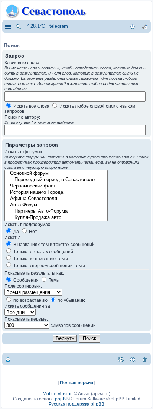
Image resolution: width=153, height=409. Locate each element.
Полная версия (76, 382)
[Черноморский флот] (56, 186)
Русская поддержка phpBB (76, 404)
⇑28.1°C (35, 26)
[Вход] (132, 26)
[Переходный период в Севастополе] (56, 180)
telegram (58, 26)
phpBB (62, 399)
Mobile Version (58, 393)
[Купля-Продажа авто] (56, 218)
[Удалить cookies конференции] (144, 359)
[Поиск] (18, 26)
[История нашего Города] (56, 192)
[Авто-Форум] (56, 205)
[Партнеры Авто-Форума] (56, 211)
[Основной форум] (56, 173)
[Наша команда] (120, 359)
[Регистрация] (144, 26)
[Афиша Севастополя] (56, 199)
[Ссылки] (7, 26)
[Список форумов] (8, 359)
